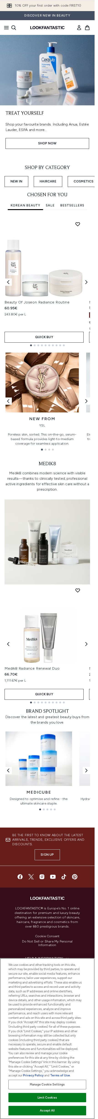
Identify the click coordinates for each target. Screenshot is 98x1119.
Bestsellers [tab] (72, 205)
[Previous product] (8, 644)
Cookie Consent (47, 936)
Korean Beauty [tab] (25, 205)
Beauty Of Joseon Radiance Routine (37, 302)
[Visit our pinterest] (74, 876)
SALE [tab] (50, 205)
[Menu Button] (5, 27)
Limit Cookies (47, 1097)
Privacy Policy (33, 1075)
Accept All (47, 1110)
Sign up (47, 855)
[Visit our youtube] (52, 876)
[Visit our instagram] (41, 876)
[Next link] (86, 401)
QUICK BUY (44, 337)
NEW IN (16, 181)
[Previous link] (8, 401)
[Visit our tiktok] (63, 876)
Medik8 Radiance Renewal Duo (32, 668)
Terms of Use (60, 1075)
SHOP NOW (47, 143)
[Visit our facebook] (20, 876)
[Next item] (86, 282)
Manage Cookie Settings (47, 1084)
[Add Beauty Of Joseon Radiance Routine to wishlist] (77, 224)
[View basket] (87, 27)
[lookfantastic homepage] (47, 27)
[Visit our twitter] (31, 876)
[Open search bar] (13, 27)
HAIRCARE (48, 181)
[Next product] (86, 644)
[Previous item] (8, 282)
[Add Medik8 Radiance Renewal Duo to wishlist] (77, 590)
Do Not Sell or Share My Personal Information (47, 943)
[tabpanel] (47, 282)
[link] (79, 27)
